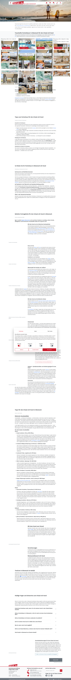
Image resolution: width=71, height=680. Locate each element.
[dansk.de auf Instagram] (49, 676)
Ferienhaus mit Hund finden (29, 69)
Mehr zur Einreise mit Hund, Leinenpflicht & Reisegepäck (47, 654)
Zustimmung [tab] (21, 331)
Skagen (49, 258)
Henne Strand (42, 228)
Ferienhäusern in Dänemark (23, 25)
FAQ (60, 69)
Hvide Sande (50, 228)
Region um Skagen (31, 262)
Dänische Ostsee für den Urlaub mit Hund (46, 300)
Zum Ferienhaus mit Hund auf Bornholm (44, 362)
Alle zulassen (49, 349)
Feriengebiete (42, 69)
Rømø (35, 247)
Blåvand (37, 228)
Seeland (47, 369)
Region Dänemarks (26, 220)
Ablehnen (21, 349)
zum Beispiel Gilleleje (49, 383)
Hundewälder (52, 69)
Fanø (40, 247)
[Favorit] (16, 56)
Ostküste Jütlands (34, 302)
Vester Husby (40, 231)
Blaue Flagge (30, 529)
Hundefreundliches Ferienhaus (15, 69)
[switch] (30, 345)
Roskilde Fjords (37, 372)
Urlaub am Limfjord (33, 270)
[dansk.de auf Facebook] (46, 676)
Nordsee (34, 128)
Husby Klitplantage (33, 232)
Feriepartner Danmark (19, 97)
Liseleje (38, 513)
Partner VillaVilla (48, 99)
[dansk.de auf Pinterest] (52, 676)
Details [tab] (35, 331)
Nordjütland (31, 309)
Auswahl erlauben (35, 349)
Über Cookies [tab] (50, 331)
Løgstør (25, 289)
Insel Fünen (39, 491)
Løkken (47, 475)
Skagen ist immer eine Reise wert (23, 480)
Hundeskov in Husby (36, 440)
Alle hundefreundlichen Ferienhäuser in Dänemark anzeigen (36, 63)
